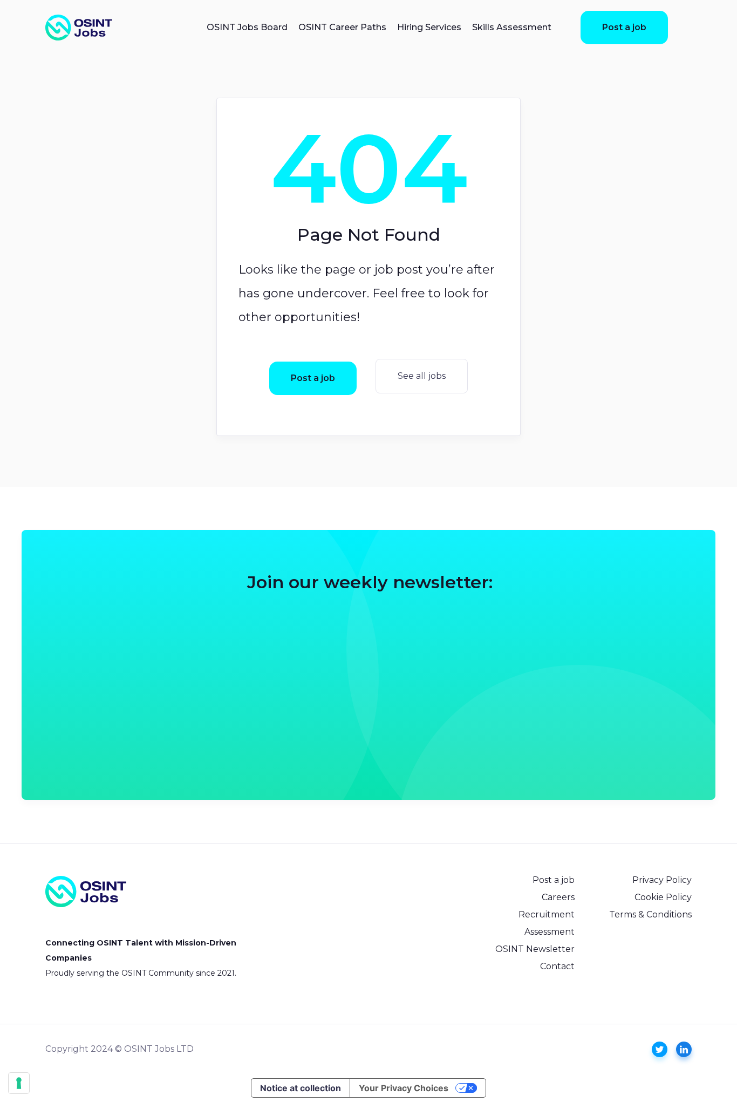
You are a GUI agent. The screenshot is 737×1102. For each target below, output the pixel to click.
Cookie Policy (663, 897)
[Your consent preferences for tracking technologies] (19, 1083)
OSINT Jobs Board (247, 27)
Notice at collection (300, 1088)
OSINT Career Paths (342, 27)
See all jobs (422, 376)
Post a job (624, 27)
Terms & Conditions (650, 914)
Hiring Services (429, 27)
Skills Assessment (511, 27)
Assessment (549, 932)
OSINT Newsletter (535, 949)
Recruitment (546, 914)
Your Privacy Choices (403, 1088)
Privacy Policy (662, 880)
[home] (78, 27)
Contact (557, 966)
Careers (558, 897)
